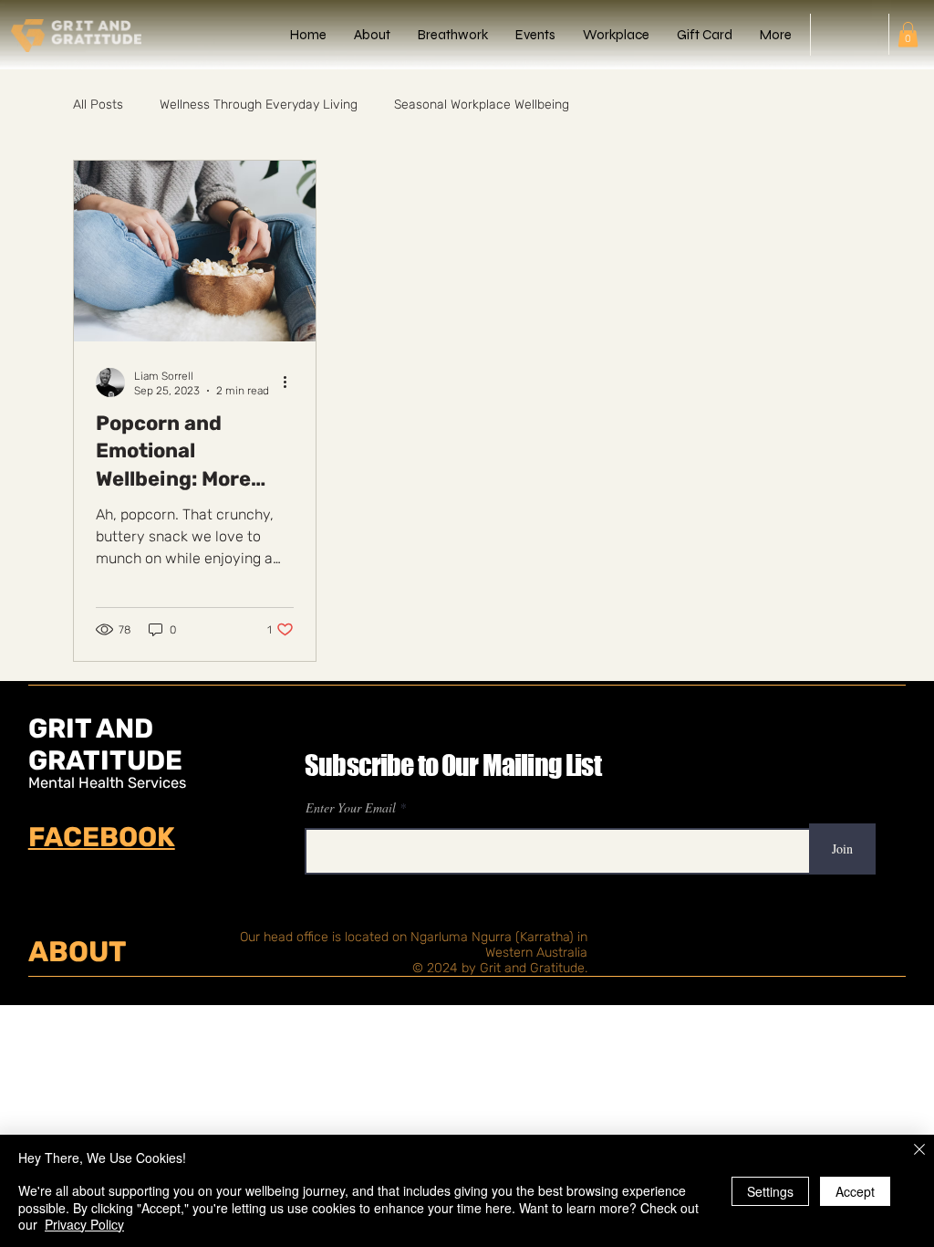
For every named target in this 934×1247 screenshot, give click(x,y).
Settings (770, 1191)
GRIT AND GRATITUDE (105, 744)
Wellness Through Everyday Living (259, 104)
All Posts (98, 104)
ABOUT (77, 952)
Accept (855, 1191)
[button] (908, 34)
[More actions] (291, 382)
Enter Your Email (351, 808)
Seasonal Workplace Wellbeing (481, 104)
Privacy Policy (84, 1224)
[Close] (919, 1150)
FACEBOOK (101, 837)
